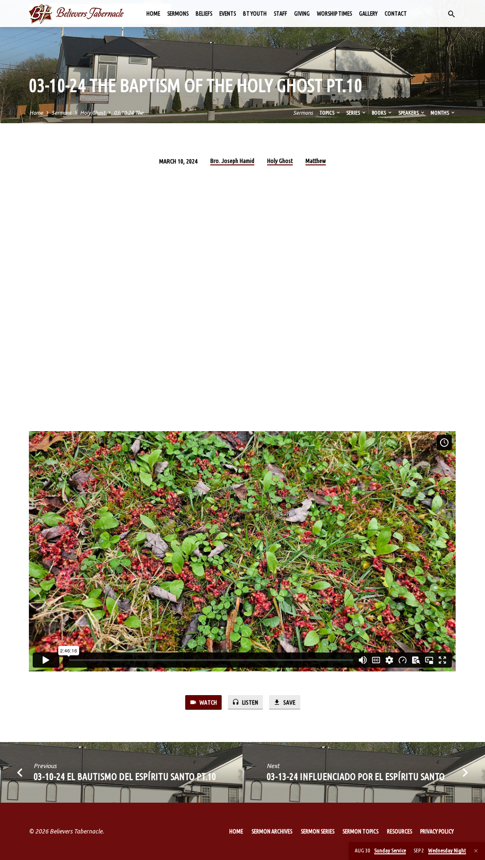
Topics (327, 113)
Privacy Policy (437, 831)
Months (440, 113)
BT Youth (255, 13)
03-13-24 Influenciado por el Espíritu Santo (356, 776)
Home (153, 13)
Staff (280, 13)
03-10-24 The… (131, 113)
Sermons (178, 13)
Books (379, 113)
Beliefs (204, 13)
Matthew (315, 160)
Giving (302, 13)
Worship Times (334, 13)
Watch (207, 702)
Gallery (368, 13)
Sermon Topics (360, 831)
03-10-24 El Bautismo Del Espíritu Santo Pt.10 (125, 776)
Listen (249, 702)
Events (227, 13)
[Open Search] (451, 14)
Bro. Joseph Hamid (232, 160)
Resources (399, 831)
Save (289, 702)
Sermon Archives (271, 831)
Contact (396, 13)
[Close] (476, 851)
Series (353, 113)
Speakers (409, 113)
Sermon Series (317, 831)
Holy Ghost (92, 113)
